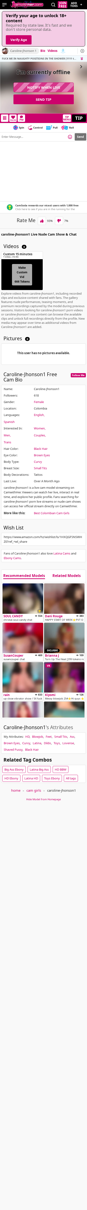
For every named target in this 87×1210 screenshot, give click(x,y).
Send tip (43, 99)
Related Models (66, 575)
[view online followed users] (53, 5)
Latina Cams (61, 553)
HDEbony (11, 778)
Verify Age (18, 40)
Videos (52, 51)
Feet (49, 736)
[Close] (82, 51)
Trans (7, 442)
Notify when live (43, 87)
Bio (42, 51)
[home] (27, 4)
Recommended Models (24, 575)
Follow (13, 120)
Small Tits (40, 468)
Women (39, 428)
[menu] (4, 4)
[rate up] (42, 221)
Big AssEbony (14, 769)
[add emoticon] (70, 136)
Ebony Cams (12, 558)
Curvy (38, 462)
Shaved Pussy (13, 749)
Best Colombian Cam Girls (51, 513)
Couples (39, 435)
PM (21, 119)
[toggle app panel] (82, 59)
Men (7, 435)
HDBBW (60, 769)
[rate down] (59, 221)
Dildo (47, 743)
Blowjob (37, 736)
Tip (79, 118)
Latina (37, 743)
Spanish (9, 422)
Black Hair (41, 449)
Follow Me (78, 375)
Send (80, 137)
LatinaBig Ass (39, 769)
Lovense (68, 743)
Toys (57, 743)
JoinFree (62, 4)
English (39, 415)
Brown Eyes (42, 455)
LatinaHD (31, 778)
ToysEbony (52, 778)
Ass (72, 736)
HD (27, 736)
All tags (71, 778)
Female (39, 402)
